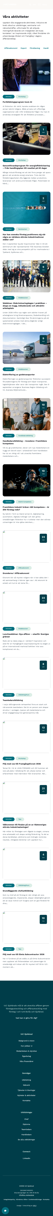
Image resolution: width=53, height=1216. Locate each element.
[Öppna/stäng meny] (39, 4)
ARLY (34, 1205)
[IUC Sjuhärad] (9, 7)
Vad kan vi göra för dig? (26, 1018)
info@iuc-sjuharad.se (26, 1195)
